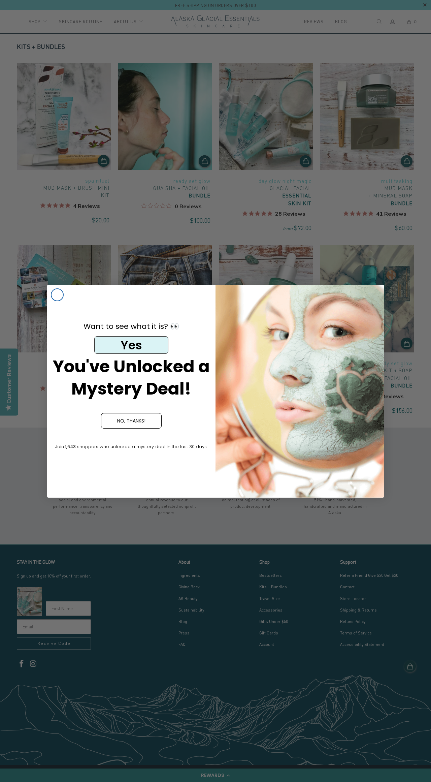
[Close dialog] (57, 295)
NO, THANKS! (131, 420)
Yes (131, 345)
